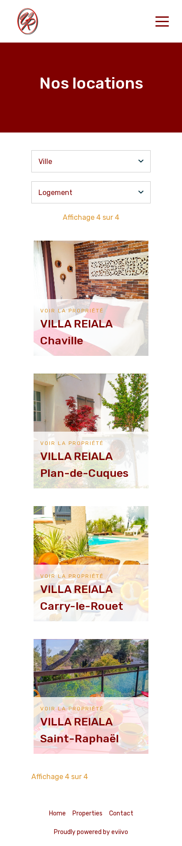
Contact (121, 813)
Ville (45, 161)
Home (57, 813)
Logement (55, 192)
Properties (87, 813)
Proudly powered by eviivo (91, 832)
